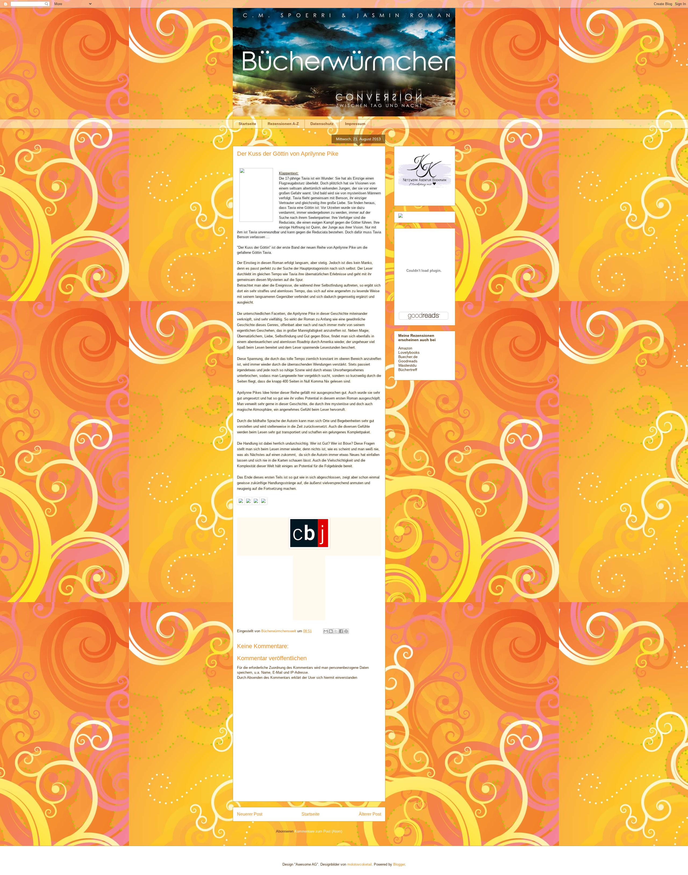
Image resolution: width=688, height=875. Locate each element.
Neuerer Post (249, 814)
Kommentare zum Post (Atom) (318, 831)
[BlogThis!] (331, 631)
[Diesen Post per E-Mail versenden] (325, 631)
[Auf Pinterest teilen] (346, 631)
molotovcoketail (359, 864)
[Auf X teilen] (336, 631)
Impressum (355, 124)
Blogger (399, 864)
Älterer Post (370, 814)
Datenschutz (322, 124)
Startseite (247, 124)
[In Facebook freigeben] (341, 631)
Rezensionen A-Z (283, 124)
